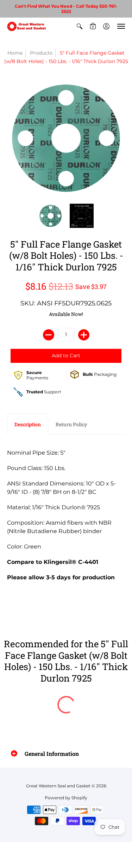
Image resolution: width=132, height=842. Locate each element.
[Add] (83, 334)
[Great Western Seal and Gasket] (26, 26)
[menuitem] (79, 26)
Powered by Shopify (66, 797)
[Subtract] (48, 334)
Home (15, 53)
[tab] (27, 424)
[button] (79, 26)
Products (41, 53)
